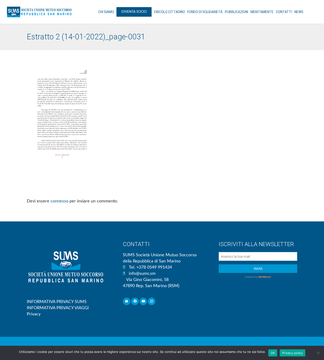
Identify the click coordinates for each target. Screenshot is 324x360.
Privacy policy (292, 353)
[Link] (39, 12)
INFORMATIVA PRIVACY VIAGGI (58, 308)
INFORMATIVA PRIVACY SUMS (57, 302)
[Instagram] (152, 301)
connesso (59, 201)
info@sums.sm (142, 273)
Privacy (34, 314)
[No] (318, 353)
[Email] (127, 301)
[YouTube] (143, 301)
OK (273, 353)
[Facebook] (135, 301)
